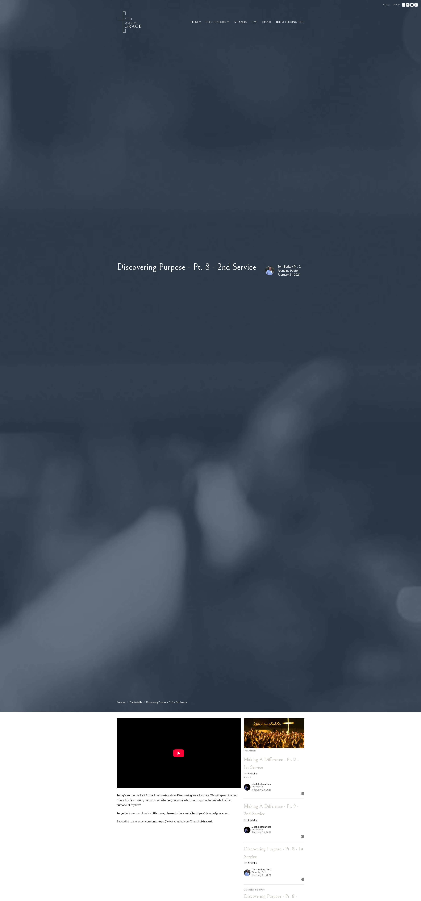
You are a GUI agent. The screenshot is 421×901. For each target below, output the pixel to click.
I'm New (196, 22)
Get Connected (216, 22)
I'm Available (135, 702)
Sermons (121, 702)
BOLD (397, 5)
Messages (240, 22)
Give (254, 22)
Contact (386, 5)
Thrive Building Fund (290, 22)
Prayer (266, 22)
